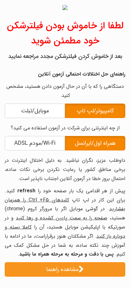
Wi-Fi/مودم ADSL (35, 143)
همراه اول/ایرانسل (95, 143)
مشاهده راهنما (62, 269)
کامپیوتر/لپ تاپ (95, 110)
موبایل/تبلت (35, 110)
